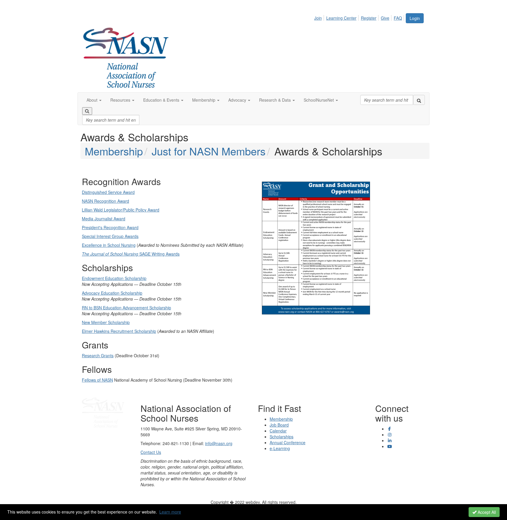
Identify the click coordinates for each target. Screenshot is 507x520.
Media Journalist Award (103, 219)
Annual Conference (287, 442)
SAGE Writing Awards (131, 254)
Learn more (170, 512)
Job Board (279, 425)
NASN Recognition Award (105, 201)
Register (368, 18)
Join (318, 18)
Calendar (278, 431)
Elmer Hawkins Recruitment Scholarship (119, 331)
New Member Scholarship (106, 322)
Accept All (486, 512)
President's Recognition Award (110, 227)
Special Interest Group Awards (110, 236)
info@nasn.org (218, 443)
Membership (114, 150)
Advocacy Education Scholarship (112, 293)
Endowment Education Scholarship (114, 278)
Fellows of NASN (97, 380)
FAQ (398, 18)
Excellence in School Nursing (109, 245)
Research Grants (98, 355)
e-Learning (280, 448)
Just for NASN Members (209, 150)
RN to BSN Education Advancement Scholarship (126, 308)
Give (385, 18)
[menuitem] (320, 17)
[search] (419, 100)
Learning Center (341, 18)
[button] (94, 100)
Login (415, 18)
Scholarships (281, 437)
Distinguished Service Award (108, 192)
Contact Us (151, 452)
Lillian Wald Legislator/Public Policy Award (120, 210)
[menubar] (360, 17)
